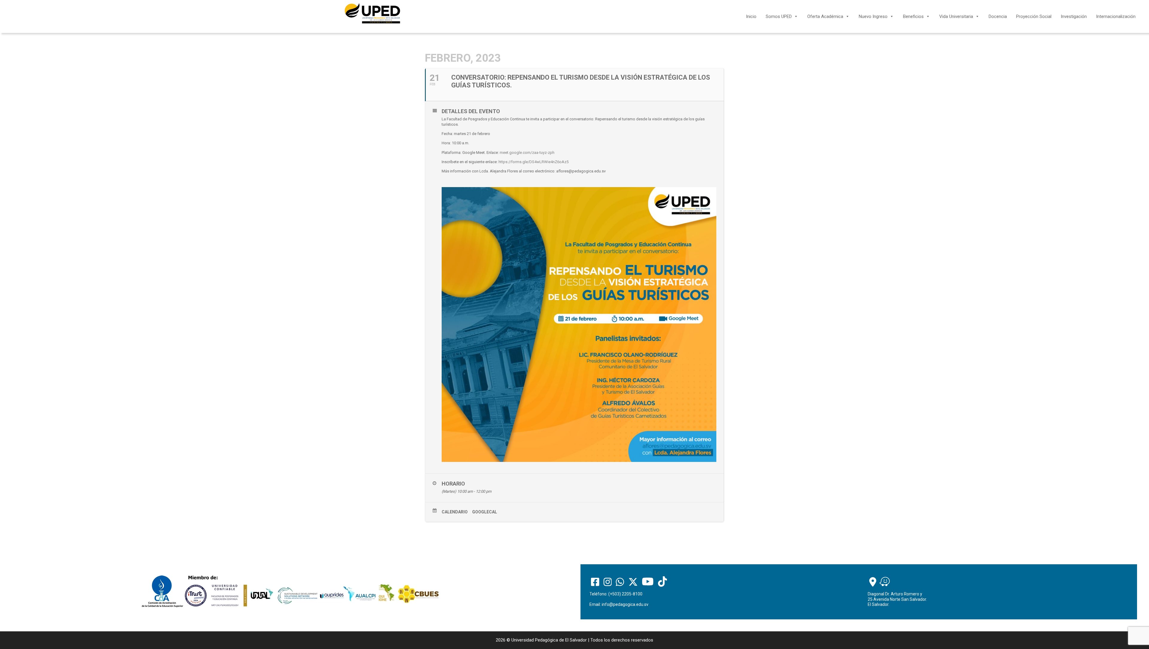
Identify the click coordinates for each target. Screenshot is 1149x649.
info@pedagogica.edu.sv (625, 604)
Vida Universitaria (956, 16)
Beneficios (913, 16)
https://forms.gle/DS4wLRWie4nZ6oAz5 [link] (533, 162)
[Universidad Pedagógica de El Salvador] (372, 13)
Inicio (751, 16)
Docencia (998, 16)
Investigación (1074, 16)
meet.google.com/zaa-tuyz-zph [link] (527, 152)
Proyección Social (1033, 16)
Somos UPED (779, 16)
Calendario (455, 512)
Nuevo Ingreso (873, 16)
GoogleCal (484, 512)
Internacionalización (1116, 16)
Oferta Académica (825, 16)
